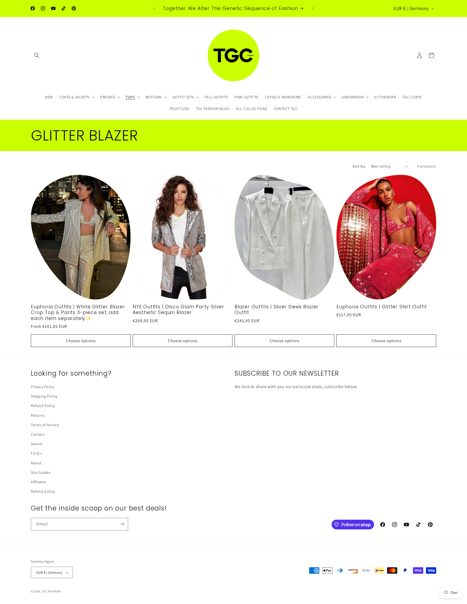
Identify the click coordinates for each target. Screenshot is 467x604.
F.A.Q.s (36, 453)
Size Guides (41, 472)
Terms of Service (45, 424)
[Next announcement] (313, 8)
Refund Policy (43, 405)
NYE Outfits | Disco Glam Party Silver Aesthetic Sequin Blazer (178, 310)
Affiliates (38, 481)
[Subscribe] (122, 524)
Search (37, 443)
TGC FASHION (51, 591)
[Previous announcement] (154, 8)
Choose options (81, 340)
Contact (38, 434)
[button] (37, 55)
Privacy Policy (42, 386)
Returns (38, 415)
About (36, 462)
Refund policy (43, 491)
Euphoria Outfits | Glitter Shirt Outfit (381, 307)
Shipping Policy (44, 396)
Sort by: (358, 166)
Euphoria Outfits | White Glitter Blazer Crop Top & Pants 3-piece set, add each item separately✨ (78, 312)
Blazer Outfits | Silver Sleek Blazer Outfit (277, 310)
